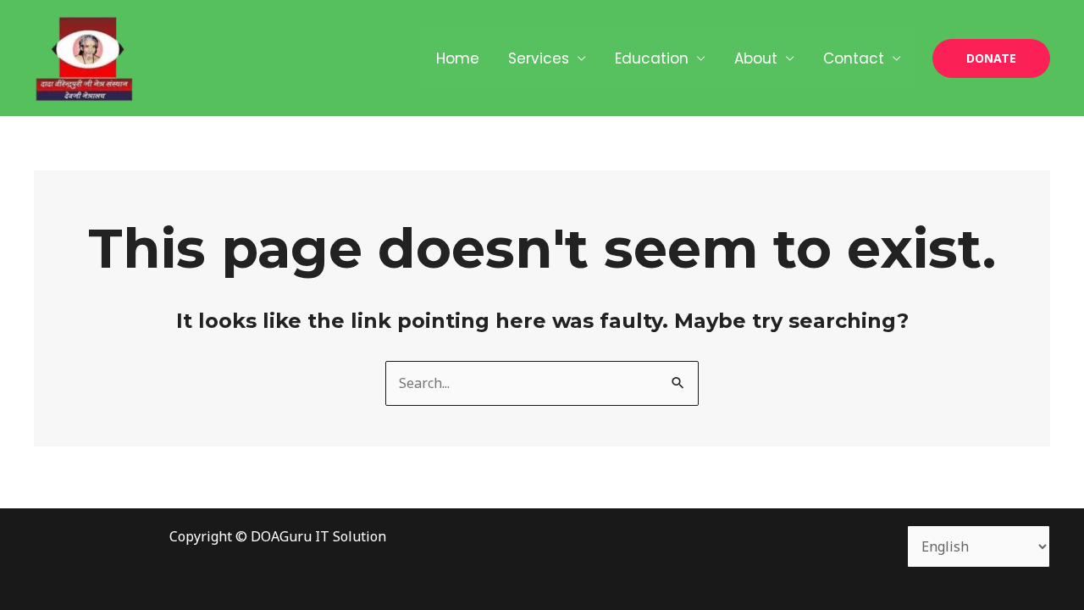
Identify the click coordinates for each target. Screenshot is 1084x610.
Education (652, 58)
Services (538, 58)
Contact (853, 58)
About (755, 58)
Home (457, 58)
